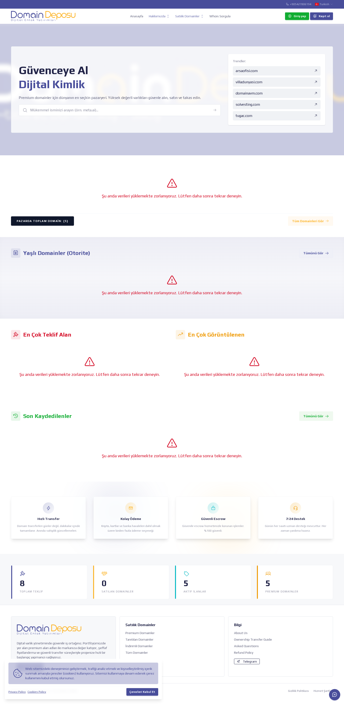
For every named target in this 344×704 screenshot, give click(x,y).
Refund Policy (243, 652)
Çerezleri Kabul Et (142, 691)
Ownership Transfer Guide (253, 639)
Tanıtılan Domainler (139, 639)
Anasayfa (136, 16)
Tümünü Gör (313, 253)
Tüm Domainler (136, 652)
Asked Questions (246, 646)
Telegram (250, 661)
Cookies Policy (37, 691)
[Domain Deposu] (43, 16)
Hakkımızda (157, 16)
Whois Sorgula (220, 16)
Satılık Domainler (187, 16)
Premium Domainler (140, 633)
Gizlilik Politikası (298, 691)
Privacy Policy (17, 691)
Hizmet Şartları (323, 691)
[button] (334, 694)
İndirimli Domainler (139, 646)
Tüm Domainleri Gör (308, 221)
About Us (241, 633)
